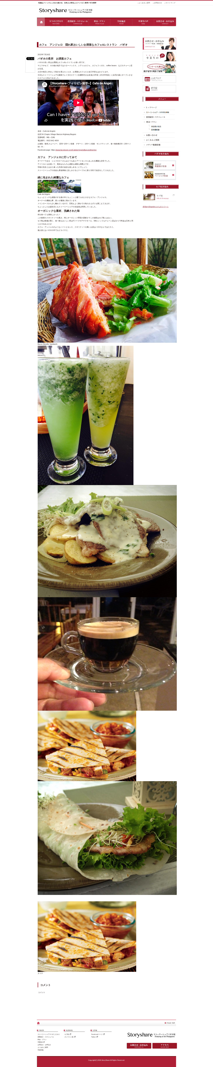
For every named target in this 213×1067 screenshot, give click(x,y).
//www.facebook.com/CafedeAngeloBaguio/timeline (76, 150)
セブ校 (66, 1034)
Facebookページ (96, 1034)
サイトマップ (170, 3)
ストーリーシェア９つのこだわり (49, 1034)
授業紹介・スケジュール (46, 1037)
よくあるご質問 (144, 3)
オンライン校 (68, 1037)
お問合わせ (158, 3)
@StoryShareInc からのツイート (156, 207)
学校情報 (40, 1050)
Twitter (93, 1037)
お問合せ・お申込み (44, 1045)
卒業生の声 (41, 1042)
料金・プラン (42, 1039)
